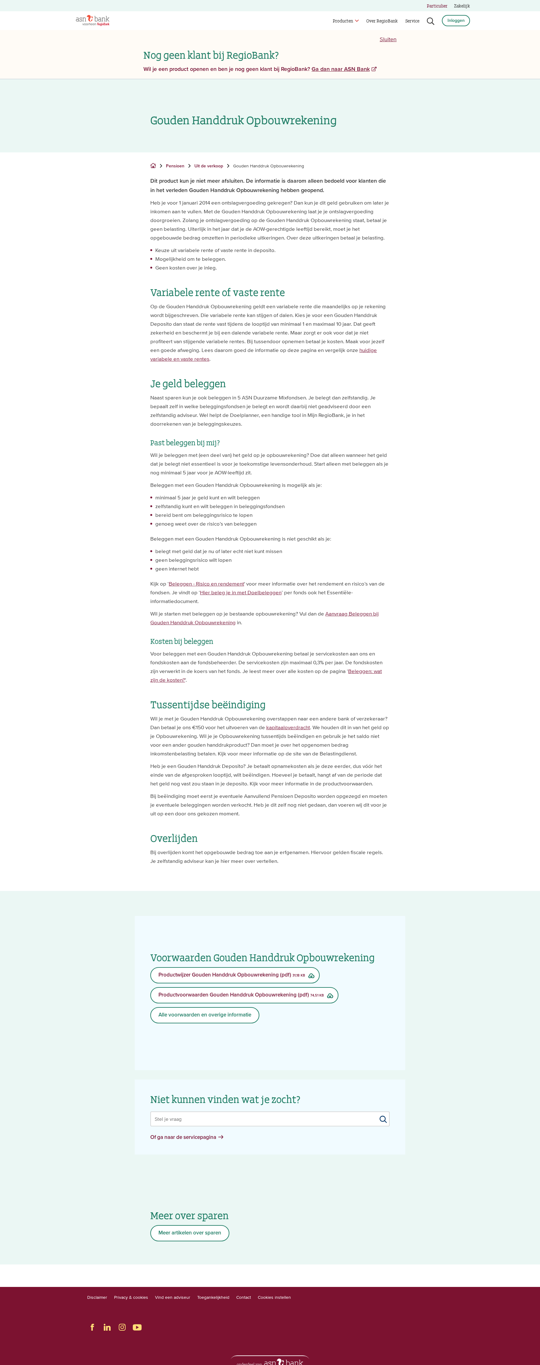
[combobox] (270, 1118)
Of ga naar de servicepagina (183, 1137)
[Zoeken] (430, 21)
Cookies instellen (274, 1297)
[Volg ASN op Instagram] (122, 1327)
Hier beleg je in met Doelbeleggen (241, 592)
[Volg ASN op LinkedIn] (107, 1327)
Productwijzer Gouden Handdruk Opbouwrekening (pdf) (231, 975)
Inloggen (456, 20)
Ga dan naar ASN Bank (341, 69)
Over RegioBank (382, 20)
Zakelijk (462, 5)
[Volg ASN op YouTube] (137, 1327)
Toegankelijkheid (213, 1297)
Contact (243, 1297)
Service (412, 20)
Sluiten (388, 39)
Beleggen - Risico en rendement (206, 584)
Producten (343, 20)
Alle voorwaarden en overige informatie (204, 1015)
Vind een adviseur (172, 1297)
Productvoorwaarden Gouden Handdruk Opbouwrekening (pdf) (241, 995)
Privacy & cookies (131, 1297)
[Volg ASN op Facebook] (92, 1327)
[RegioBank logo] (92, 20)
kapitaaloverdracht (288, 727)
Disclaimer (97, 1297)
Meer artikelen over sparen (189, 1233)
